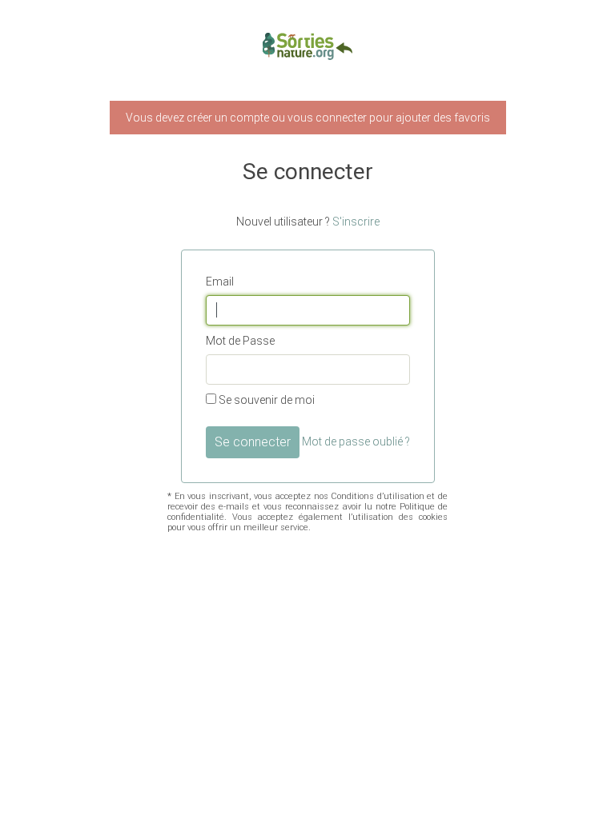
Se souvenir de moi (265, 400)
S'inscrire (356, 221)
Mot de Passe (240, 340)
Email (220, 281)
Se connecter (253, 441)
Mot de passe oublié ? (356, 441)
